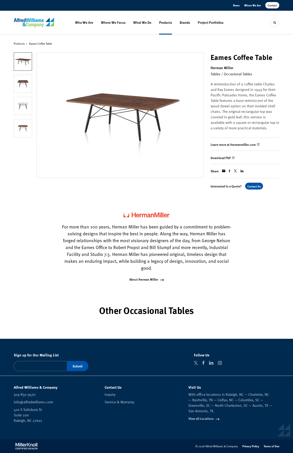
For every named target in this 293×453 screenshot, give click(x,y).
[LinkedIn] (211, 363)
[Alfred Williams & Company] (34, 22)
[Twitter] (196, 363)
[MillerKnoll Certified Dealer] (26, 446)
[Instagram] (220, 363)
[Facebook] (203, 363)
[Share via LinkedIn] (242, 171)
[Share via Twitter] (235, 170)
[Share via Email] (223, 171)
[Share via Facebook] (229, 171)
